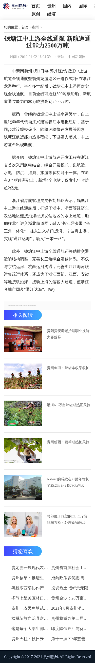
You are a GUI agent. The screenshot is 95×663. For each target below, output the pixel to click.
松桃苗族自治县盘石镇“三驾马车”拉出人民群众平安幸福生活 (30, 618)
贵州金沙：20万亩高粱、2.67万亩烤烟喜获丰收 (70, 598)
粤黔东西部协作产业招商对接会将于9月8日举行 (30, 588)
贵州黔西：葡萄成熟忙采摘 (68, 442)
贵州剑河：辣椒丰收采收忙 (68, 368)
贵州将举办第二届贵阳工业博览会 (70, 618)
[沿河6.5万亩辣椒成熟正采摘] (23, 413)
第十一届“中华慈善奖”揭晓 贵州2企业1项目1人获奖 (70, 639)
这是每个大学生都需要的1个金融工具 (30, 628)
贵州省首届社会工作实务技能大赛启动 (70, 567)
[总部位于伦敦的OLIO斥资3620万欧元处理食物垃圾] (23, 524)
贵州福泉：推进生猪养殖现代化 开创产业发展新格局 (30, 578)
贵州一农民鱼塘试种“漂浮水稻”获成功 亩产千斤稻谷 (30, 608)
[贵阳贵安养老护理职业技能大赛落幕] (23, 339)
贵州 (51, 6)
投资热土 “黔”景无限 (69, 588)
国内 (67, 6)
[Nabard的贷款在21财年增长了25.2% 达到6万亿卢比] (23, 487)
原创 (35, 14)
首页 (35, 6)
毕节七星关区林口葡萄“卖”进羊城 (30, 598)
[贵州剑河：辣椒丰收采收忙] (23, 376)
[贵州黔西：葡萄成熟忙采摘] (23, 450)
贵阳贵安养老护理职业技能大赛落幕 (68, 334)
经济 (51, 14)
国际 (83, 6)
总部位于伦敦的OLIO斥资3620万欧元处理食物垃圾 (67, 519)
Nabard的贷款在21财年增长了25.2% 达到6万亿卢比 (68, 482)
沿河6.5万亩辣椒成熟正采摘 (68, 405)
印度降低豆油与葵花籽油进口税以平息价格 (70, 628)
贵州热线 (51, 657)
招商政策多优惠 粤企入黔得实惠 (70, 578)
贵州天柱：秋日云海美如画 (30, 639)
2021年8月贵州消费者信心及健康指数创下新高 (70, 608)
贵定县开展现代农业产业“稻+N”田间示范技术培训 (30, 567)
